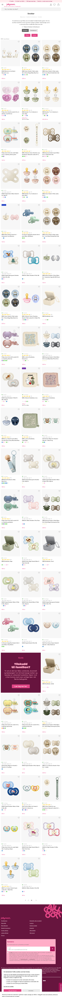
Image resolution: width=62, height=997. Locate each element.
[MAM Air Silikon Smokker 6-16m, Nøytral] (24, 278)
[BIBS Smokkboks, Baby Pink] (45, 319)
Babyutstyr (22, 17)
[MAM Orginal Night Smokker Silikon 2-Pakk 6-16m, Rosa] (44, 483)
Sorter (34, 35)
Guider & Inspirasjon (5, 928)
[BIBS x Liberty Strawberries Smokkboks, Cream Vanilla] (27, 360)
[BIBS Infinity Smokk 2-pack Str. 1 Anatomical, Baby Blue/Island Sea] (3, 238)
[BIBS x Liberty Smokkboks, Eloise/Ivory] (22, 360)
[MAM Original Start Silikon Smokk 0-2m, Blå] (5, 197)
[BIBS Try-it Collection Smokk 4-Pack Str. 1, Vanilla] (43, 769)
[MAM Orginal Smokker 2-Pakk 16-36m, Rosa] (3, 401)
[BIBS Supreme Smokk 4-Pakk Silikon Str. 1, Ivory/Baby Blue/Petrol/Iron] (45, 728)
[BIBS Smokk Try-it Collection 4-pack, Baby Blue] (27, 115)
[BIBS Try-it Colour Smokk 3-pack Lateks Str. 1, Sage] (6, 891)
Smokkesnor (33, 30)
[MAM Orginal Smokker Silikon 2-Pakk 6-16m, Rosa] (5, 605)
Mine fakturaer (4, 925)
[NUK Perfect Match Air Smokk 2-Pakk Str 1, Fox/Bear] (44, 442)
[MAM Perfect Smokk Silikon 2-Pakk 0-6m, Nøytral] (22, 605)
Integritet (32, 928)
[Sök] (3, 9)
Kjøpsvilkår (3, 923)
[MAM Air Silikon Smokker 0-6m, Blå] (24, 523)
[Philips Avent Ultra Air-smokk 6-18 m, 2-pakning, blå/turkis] (22, 728)
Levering (32, 923)
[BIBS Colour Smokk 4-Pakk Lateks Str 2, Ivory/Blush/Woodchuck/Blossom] (25, 74)
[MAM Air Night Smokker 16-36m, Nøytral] (45, 850)
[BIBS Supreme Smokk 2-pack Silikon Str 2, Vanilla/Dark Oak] (43, 156)
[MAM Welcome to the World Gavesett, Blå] (5, 74)
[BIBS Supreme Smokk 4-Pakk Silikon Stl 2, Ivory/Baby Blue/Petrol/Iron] (43, 360)
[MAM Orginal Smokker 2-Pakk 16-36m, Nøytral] (2, 401)
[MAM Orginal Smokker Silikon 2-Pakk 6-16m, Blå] (3, 605)
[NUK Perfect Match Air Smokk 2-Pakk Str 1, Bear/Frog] (43, 442)
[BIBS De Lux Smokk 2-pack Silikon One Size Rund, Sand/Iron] (5, 442)
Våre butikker (33, 930)
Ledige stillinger (4, 933)
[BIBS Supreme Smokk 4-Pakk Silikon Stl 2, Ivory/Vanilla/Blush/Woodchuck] (45, 360)
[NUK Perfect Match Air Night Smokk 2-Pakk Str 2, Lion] (25, 809)
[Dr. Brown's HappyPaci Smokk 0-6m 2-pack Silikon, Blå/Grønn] (22, 238)
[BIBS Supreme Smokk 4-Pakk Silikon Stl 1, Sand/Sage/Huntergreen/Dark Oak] (43, 728)
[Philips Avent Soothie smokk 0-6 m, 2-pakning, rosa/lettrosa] (2, 115)
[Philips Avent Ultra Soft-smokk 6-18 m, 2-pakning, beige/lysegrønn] (5, 360)
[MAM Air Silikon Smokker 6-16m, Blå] (22, 278)
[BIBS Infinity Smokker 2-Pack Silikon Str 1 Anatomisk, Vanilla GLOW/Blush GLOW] (44, 278)
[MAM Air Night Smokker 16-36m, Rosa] (43, 850)
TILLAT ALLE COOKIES (13, 991)
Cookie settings (4, 930)
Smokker (40, 17)
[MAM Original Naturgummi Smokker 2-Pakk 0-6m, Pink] (3, 278)
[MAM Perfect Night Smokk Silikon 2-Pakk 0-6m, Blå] (22, 564)
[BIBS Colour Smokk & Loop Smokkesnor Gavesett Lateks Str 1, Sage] (24, 156)
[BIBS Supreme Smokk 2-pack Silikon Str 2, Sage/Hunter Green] (47, 156)
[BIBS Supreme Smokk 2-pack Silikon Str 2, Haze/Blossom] (45, 156)
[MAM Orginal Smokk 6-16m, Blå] (22, 646)
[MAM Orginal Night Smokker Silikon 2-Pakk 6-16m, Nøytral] (43, 483)
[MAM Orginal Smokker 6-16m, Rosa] (24, 769)
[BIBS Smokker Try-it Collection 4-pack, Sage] (22, 115)
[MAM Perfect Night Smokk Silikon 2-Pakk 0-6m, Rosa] (24, 564)
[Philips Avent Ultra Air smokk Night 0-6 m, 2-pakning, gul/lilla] (3, 156)
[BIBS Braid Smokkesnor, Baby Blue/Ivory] (2, 483)
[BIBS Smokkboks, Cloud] (43, 564)
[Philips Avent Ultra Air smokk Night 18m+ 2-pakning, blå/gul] (2, 850)
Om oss (3, 935)
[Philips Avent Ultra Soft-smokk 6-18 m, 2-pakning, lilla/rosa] (2, 360)
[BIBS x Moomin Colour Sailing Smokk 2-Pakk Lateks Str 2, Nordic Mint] (24, 319)
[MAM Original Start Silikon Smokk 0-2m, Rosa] (3, 197)
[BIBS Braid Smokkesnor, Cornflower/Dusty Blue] (6, 483)
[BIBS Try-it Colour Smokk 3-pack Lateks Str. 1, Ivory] (5, 891)
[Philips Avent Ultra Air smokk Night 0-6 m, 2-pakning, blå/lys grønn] (2, 156)
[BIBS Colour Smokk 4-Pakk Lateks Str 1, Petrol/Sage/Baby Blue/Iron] (44, 238)
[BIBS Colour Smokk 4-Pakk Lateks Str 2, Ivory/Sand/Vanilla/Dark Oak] (24, 74)
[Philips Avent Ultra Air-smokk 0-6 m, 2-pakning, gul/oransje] (2, 728)
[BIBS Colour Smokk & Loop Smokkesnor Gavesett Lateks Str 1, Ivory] (27, 156)
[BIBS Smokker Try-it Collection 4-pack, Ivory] (24, 115)
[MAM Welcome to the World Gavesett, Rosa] (3, 74)
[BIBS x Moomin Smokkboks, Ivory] (44, 319)
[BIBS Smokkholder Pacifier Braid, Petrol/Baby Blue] (5, 483)
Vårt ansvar (32, 933)
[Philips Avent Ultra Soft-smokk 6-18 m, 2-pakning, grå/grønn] (3, 360)
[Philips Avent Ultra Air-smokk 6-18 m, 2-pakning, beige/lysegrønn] (25, 728)
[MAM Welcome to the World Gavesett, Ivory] (2, 74)
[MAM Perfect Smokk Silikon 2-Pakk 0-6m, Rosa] (25, 605)
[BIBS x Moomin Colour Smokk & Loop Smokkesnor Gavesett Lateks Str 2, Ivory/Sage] (22, 156)
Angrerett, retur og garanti (36, 921)
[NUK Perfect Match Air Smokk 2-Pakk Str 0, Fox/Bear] (2, 769)
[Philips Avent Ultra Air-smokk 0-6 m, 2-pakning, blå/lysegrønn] (5, 728)
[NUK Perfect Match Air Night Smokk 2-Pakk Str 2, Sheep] (24, 809)
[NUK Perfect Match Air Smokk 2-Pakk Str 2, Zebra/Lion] (22, 809)
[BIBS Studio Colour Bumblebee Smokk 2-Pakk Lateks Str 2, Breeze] (25, 319)
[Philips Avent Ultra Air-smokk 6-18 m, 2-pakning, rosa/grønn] (24, 728)
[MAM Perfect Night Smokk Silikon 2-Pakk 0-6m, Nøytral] (25, 564)
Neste (36, 900)
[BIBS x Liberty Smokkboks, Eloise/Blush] (24, 360)
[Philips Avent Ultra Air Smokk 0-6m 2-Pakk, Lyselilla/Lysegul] (3, 728)
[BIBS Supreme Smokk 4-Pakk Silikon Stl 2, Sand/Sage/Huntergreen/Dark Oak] (44, 360)
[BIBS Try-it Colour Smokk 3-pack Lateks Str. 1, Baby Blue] (2, 891)
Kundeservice (4, 921)
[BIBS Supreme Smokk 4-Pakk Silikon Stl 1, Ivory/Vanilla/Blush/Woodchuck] (44, 728)
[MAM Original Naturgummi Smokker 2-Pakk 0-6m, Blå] (2, 278)
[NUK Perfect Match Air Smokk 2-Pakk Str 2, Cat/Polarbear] (27, 809)
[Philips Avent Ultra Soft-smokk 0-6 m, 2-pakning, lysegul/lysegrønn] (6, 360)
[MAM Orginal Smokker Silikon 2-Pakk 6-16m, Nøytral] (2, 605)
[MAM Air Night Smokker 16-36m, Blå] (44, 850)
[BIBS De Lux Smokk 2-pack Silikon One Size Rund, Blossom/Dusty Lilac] (3, 442)
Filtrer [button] (27, 35)
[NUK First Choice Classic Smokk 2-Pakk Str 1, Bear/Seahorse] (43, 646)
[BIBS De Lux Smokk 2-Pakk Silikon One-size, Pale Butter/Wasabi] (6, 442)
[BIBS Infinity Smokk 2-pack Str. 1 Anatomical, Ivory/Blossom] (2, 238)
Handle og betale (33, 925)
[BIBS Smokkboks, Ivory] (43, 319)
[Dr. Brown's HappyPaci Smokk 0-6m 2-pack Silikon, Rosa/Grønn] (24, 238)
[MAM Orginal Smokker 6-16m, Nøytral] (22, 769)
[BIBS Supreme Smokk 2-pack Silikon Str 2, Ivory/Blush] (44, 156)
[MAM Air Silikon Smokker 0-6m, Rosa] (22, 523)
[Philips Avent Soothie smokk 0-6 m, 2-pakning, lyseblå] (5, 115)
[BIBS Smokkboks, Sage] (47, 319)
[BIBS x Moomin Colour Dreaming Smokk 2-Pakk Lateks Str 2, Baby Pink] (22, 319)
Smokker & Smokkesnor (31, 17)
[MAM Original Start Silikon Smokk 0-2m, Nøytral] (2, 197)
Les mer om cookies (9, 986)
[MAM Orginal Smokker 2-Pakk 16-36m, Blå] (6, 401)
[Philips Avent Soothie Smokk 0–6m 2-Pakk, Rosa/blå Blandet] (3, 115)
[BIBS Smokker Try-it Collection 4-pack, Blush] (25, 115)
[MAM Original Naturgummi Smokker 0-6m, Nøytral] (22, 483)
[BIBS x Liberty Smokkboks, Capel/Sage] (25, 360)
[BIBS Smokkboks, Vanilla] (43, 687)
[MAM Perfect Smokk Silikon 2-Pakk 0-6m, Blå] (24, 605)
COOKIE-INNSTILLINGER (31, 991)
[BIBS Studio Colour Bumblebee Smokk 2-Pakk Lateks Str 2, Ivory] (27, 319)
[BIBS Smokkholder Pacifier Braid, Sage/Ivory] (3, 483)
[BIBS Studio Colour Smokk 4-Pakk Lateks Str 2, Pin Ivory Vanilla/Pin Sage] (27, 74)
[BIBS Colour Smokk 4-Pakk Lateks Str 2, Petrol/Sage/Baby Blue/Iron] (22, 74)
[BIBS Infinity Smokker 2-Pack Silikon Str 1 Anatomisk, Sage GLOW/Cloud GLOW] (43, 278)
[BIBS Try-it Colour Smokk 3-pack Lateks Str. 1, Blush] (3, 891)
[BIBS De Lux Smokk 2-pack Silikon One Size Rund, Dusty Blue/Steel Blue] (2, 442)
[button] (2, 4)
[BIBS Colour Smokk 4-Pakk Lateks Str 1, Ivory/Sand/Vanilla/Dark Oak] (43, 238)
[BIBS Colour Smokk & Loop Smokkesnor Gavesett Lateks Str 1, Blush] (25, 156)
